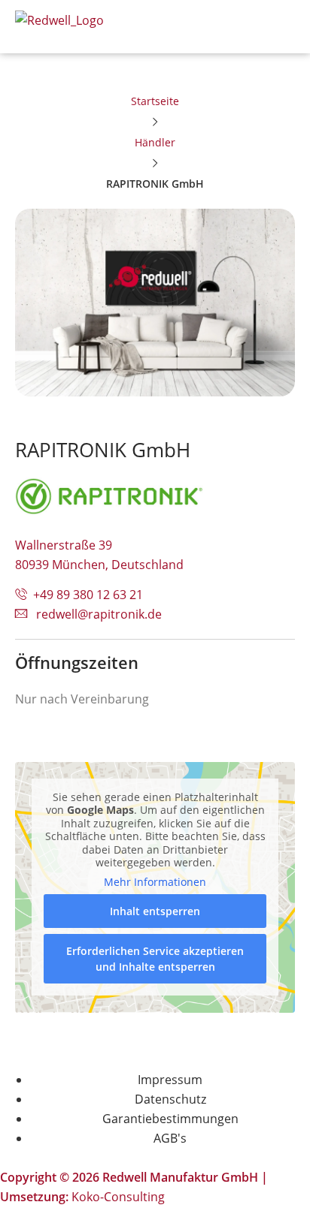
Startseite (155, 101)
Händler (155, 142)
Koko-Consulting (118, 1196)
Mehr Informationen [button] (155, 882)
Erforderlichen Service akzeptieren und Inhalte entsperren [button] (155, 959)
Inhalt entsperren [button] (155, 911)
